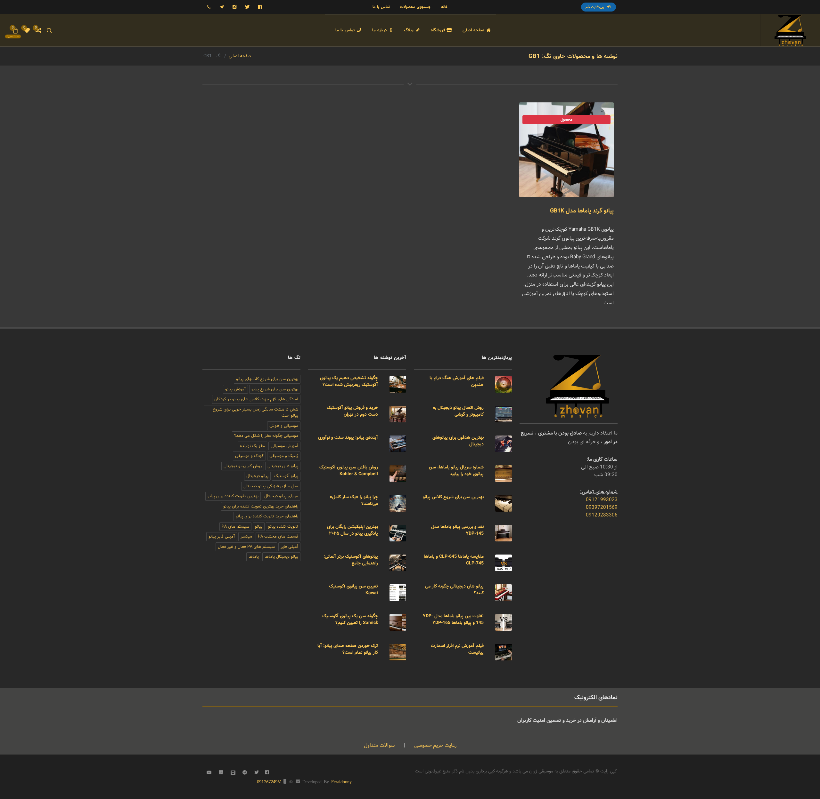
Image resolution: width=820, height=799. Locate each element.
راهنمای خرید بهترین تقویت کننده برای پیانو (260, 506)
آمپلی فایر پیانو (222, 536)
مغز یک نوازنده (252, 446)
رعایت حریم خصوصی (434, 745)
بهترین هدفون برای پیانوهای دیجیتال (458, 441)
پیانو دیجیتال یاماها (281, 556)
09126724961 (269, 782)
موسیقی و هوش (283, 425)
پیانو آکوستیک (286, 476)
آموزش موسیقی (284, 446)
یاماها (254, 556)
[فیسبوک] (260, 7)
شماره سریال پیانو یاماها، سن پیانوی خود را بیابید (456, 470)
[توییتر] (247, 7)
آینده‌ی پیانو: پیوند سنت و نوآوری (348, 437)
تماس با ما (381, 7)
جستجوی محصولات (415, 7)
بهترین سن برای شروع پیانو (274, 389)
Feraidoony (341, 781)
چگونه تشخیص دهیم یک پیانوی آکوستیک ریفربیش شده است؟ (349, 381)
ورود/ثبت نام (595, 7)
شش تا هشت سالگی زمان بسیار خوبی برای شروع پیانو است (255, 412)
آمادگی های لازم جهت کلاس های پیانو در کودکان (256, 399)
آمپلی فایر (289, 546)
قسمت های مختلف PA (278, 536)
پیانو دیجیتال (257, 476)
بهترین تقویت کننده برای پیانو (233, 496)
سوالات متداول (379, 745)
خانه (444, 7)
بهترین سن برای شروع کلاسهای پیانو (267, 379)
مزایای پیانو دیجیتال (281, 496)
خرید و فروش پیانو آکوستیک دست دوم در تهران (352, 411)
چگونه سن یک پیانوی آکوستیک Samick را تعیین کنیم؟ (350, 619)
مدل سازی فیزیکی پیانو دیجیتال (270, 486)
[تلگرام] (221, 7)
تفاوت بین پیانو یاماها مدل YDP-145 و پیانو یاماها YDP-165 (453, 619)
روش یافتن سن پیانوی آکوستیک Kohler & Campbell (348, 470)
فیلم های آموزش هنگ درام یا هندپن (457, 381)
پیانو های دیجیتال (282, 466)
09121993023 (602, 500)
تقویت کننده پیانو (283, 526)
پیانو (258, 526)
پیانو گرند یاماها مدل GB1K (582, 210)
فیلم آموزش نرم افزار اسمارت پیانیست (457, 649)
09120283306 (602, 515)
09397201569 (602, 507)
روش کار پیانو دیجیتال (243, 466)
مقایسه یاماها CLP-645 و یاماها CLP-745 (454, 560)
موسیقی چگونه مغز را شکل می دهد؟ (266, 435)
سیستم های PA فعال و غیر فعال (246, 546)
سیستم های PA (235, 526)
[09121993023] (208, 7)
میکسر (246, 536)
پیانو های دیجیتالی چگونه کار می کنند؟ (454, 589)
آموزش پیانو (235, 389)
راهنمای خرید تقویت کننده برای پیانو (267, 516)
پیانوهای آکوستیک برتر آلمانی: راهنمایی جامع (351, 560)
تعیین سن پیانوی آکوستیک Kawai (353, 589)
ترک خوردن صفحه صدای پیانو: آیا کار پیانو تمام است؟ (347, 649)
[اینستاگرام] (234, 7)
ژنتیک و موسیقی (283, 455)
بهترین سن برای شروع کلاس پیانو (453, 496)
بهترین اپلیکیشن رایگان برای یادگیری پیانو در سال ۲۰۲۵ (352, 530)
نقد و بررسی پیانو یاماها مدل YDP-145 (457, 530)
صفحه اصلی (240, 56)
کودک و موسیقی (249, 455)
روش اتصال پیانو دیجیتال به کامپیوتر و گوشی (458, 411)
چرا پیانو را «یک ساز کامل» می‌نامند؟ (354, 500)
